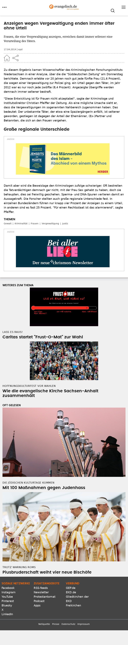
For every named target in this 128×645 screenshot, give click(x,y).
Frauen (34, 223)
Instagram (9, 592)
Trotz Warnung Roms (19, 567)
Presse (55, 624)
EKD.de (71, 592)
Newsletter (41, 592)
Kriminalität (21, 223)
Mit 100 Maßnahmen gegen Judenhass (43, 488)
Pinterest (8, 601)
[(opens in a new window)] (63, 159)
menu (4, 7)
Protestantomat (44, 596)
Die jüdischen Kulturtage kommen (28, 482)
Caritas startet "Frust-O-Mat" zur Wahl (42, 337)
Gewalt (7, 223)
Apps (37, 605)
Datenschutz (68, 624)
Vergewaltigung (50, 223)
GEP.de (70, 588)
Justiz (65, 223)
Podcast (39, 601)
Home (7, 58)
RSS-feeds (41, 588)
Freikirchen (73, 605)
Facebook (8, 588)
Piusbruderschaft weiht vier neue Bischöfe (46, 572)
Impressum (83, 624)
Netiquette (44, 624)
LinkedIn (7, 614)
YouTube (7, 596)
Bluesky (7, 605)
